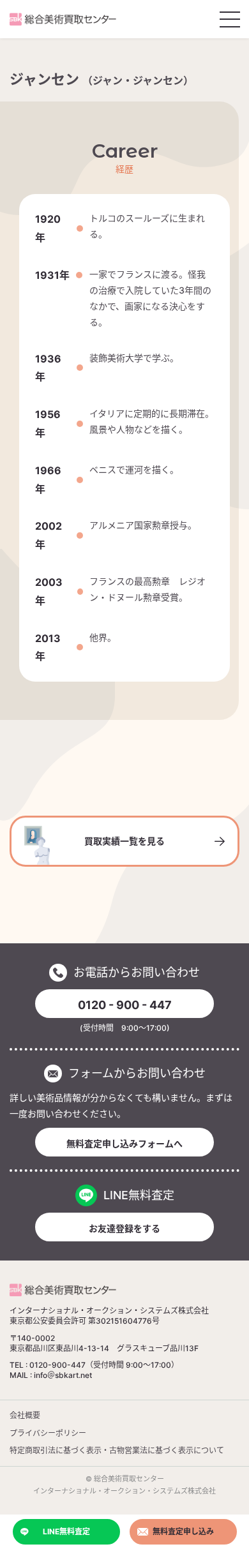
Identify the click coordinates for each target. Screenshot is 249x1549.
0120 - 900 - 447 (125, 1005)
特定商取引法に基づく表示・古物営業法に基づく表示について (117, 1450)
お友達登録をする (124, 1228)
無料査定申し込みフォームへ (124, 1143)
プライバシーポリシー (48, 1433)
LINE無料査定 (66, 1531)
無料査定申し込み (183, 1531)
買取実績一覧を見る (124, 840)
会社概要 (25, 1415)
